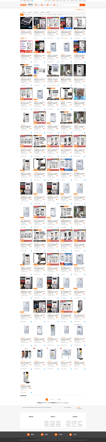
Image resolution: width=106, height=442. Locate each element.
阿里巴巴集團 (21, 440)
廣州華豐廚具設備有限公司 (64, 81)
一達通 (83, 440)
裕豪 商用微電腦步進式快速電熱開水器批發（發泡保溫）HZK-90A (79, 174)
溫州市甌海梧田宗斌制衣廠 (76, 426)
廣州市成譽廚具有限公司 (77, 57)
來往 (75, 440)
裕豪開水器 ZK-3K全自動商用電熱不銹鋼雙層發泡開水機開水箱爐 (39, 103)
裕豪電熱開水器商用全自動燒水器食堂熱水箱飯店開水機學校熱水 (26, 56)
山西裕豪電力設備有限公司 (48, 424)
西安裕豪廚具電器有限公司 (60, 426)
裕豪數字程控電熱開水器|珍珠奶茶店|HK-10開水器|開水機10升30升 (52, 339)
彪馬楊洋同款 (68, 424)
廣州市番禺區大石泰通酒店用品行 (24, 175)
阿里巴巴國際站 (26, 440)
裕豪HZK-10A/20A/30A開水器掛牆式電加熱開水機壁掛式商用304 (79, 79)
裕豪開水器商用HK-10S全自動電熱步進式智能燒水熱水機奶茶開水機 (52, 103)
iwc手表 (73, 424)
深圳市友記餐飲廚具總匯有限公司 (77, 341)
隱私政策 (58, 438)
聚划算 (44, 440)
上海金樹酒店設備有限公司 (77, 81)
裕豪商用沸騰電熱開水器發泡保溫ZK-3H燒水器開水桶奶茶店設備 (66, 174)
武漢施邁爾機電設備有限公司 (24, 81)
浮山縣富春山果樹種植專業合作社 (83, 426)
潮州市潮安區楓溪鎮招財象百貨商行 (24, 341)
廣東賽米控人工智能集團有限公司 (24, 34)
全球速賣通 (36, 440)
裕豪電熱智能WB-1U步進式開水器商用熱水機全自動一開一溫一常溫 (52, 79)
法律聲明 (52, 438)
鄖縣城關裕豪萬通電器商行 (54, 426)
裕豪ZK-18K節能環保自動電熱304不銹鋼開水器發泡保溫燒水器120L (26, 221)
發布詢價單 (78, 407)
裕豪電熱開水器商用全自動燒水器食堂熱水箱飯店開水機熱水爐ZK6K (39, 32)
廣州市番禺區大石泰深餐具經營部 (64, 341)
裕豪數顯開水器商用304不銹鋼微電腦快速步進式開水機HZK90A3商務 (26, 198)
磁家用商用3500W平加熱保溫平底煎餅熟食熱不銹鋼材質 (26, 32)
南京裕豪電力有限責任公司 (54, 424)
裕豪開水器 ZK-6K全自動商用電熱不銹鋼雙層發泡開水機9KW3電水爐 (66, 79)
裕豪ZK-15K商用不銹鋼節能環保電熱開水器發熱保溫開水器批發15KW (79, 198)
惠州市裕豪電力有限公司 (53, 421)
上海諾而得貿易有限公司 (81, 421)
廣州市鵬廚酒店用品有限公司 (50, 34)
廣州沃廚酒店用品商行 (64, 57)
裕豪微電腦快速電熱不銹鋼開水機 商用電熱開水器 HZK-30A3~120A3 (39, 363)
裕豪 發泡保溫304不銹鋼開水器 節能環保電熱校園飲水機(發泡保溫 (26, 339)
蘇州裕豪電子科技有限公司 (60, 421)
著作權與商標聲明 (47, 438)
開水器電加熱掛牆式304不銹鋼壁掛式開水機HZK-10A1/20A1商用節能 (26, 150)
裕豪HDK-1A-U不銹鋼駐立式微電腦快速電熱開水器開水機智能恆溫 (79, 150)
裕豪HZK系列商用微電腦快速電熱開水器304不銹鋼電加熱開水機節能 (66, 316)
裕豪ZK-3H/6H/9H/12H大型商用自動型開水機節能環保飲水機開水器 (52, 174)
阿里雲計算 (59, 440)
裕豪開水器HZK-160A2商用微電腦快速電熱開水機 (66, 103)
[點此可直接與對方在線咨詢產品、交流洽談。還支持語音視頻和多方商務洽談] (44, 38)
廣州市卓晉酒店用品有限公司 (50, 57)
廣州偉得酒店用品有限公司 (37, 57)
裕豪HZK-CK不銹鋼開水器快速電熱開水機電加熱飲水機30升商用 (39, 127)
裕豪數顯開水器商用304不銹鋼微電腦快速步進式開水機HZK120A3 (52, 198)
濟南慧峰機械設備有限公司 (77, 34)
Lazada (85, 440)
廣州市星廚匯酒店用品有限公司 (37, 81)
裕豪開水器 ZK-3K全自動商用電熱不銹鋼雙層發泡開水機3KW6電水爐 (79, 103)
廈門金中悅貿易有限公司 (50, 341)
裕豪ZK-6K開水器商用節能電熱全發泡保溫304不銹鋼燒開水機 (66, 198)
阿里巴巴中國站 (31, 440)
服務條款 (55, 438)
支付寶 (73, 440)
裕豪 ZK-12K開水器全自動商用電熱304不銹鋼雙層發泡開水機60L (39, 198)
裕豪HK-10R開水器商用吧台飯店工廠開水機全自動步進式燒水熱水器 (79, 316)
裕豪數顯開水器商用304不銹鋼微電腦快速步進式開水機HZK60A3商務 (52, 316)
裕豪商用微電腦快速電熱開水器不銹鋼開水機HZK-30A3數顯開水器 (26, 127)
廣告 (31, 32)
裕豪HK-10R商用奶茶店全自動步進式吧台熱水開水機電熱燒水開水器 (39, 174)
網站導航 (70, 438)
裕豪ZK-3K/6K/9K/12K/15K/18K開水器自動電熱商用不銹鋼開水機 (52, 32)
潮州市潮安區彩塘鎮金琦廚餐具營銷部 (24, 388)
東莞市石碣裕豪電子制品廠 (60, 424)
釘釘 (77, 440)
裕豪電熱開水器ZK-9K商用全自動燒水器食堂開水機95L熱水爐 (39, 316)
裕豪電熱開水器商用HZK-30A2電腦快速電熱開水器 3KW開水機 (39, 56)
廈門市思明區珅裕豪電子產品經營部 (49, 426)
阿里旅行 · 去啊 (50, 440)
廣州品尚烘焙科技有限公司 (64, 34)
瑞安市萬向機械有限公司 (75, 421)
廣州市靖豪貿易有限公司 (37, 34)
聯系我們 (66, 438)
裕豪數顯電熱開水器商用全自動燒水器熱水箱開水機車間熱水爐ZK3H (66, 127)
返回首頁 (61, 402)
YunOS (63, 440)
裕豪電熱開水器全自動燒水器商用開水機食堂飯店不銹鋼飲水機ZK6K (66, 32)
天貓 (41, 440)
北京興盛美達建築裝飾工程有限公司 (71, 426)
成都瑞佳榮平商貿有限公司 (70, 421)
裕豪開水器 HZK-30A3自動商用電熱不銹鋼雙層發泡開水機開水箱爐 (26, 174)
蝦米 (56, 440)
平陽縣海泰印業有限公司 (81, 424)
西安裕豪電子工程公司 (47, 421)
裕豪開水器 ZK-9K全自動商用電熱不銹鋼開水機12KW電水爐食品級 (79, 127)
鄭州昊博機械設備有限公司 (50, 81)
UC (70, 440)
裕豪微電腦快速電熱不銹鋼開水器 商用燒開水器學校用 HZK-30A (79, 339)
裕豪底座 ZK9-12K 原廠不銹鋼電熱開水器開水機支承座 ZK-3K (66, 363)
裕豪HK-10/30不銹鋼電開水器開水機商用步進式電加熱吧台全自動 (52, 150)
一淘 (46, 440)
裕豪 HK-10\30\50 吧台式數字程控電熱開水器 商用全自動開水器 (26, 363)
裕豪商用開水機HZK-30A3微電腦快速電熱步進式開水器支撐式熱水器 (39, 150)
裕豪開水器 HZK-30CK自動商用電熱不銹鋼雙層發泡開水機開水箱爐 (52, 127)
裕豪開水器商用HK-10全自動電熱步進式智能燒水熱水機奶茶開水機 (26, 79)
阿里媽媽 (54, 440)
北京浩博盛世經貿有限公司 (24, 57)
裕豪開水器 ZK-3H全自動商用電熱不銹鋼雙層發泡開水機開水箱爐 (52, 56)
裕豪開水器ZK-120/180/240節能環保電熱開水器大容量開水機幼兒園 (39, 79)
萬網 (69, 440)
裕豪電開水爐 (69, 407)
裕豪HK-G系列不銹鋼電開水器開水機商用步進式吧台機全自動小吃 (66, 150)
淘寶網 (39, 440)
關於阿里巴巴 (63, 438)
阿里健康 (79, 440)
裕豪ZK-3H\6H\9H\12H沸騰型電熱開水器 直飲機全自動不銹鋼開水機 (52, 363)
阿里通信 (66, 440)
